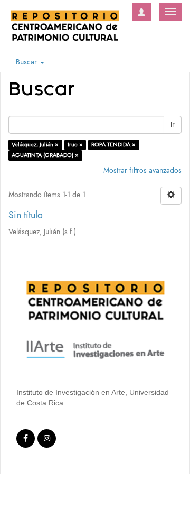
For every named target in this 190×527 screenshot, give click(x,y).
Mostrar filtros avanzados (142, 170)
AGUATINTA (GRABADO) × (45, 155)
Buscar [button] (27, 62)
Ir (172, 124)
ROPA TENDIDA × (113, 145)
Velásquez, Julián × (35, 145)
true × (75, 145)
